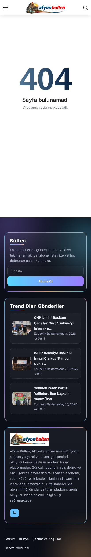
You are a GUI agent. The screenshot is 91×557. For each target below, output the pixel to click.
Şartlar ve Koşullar (46, 539)
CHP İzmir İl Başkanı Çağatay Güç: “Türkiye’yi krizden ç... (54, 323)
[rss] (14, 513)
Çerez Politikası (16, 548)
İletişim (10, 539)
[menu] (5, 8)
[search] (85, 8)
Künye (24, 539)
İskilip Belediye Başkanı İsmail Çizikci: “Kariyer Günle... (53, 358)
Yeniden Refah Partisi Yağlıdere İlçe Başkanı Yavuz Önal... (51, 393)
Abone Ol (45, 281)
